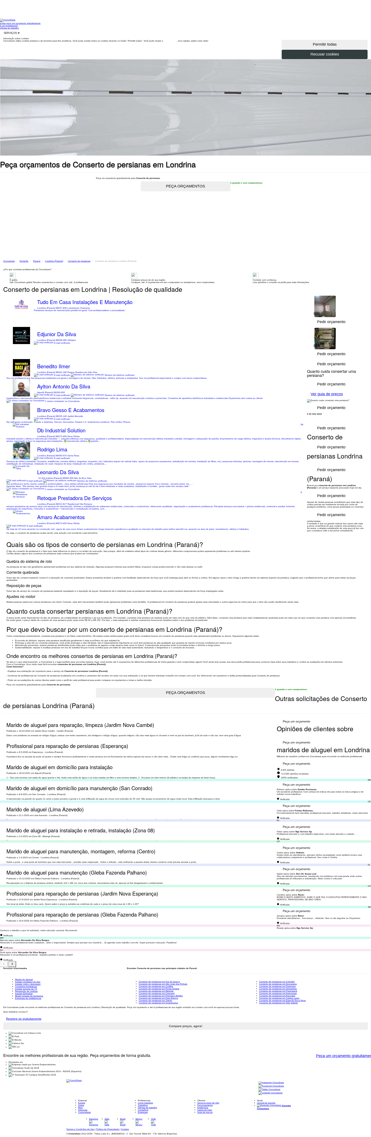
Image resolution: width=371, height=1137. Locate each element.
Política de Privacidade (108, 1129)
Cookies (125, 1129)
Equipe (81, 1103)
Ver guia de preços (327, 394)
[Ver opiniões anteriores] (4, 964)
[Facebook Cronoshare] (271, 1086)
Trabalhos (143, 1105)
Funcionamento (205, 1105)
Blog (80, 1107)
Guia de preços (205, 1112)
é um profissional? (9, 25)
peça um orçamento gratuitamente (23, 23)
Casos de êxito (204, 1110)
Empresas (143, 1112)
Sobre (81, 1105)
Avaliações (202, 1107)
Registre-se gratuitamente (23, 1018)
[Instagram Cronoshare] (271, 1083)
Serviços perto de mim (208, 1103)
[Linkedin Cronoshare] (270, 1093)
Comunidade (84, 1112)
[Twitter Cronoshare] (269, 1090)
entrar (3, 23)
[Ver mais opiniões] (12, 964)
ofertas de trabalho (9, 28)
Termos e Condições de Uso (80, 1129)
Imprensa (82, 1110)
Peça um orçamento (296, 721)
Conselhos (143, 1110)
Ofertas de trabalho (147, 1107)
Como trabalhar (145, 1103)
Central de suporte (266, 1103)
